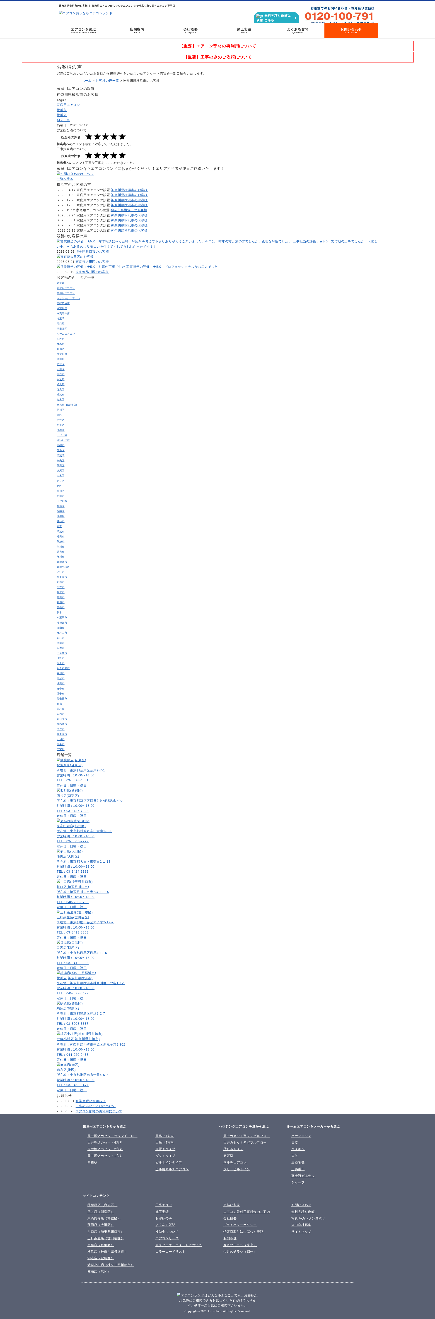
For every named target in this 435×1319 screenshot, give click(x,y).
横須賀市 (62, 622)
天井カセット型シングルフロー (246, 1136)
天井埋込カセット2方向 (105, 1149)
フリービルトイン (236, 1169)
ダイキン (298, 1149)
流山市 (61, 627)
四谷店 (61, 339)
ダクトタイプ (165, 1156)
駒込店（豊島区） (100, 1258)
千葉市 (61, 531)
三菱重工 (298, 1169)
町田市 (61, 536)
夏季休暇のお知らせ (91, 1101)
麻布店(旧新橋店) (67, 404)
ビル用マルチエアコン (172, 1169)
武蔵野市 (62, 561)
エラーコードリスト (170, 1251)
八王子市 (62, 617)
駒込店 (61, 379)
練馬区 (61, 470)
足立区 (61, 480)
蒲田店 (61, 359)
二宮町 (61, 749)
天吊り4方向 (164, 1142)
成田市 (61, 683)
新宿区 (61, 348)
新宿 (59, 703)
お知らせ (230, 1238)
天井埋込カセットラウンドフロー (112, 1136)
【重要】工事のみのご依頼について (218, 57)
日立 (294, 1142)
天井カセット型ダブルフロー (245, 1142)
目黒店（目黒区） (100, 1245)
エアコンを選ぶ (83, 30)
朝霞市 (61, 582)
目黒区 (61, 389)
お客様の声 (163, 1218)
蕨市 (59, 612)
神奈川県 (63, 120)
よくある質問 (298, 30)
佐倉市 (61, 663)
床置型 (228, 1156)
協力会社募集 (301, 1225)
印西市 (61, 714)
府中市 (61, 688)
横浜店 (62, 115)
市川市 (61, 556)
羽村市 (61, 708)
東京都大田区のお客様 (92, 261)
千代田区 (62, 435)
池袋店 (61, 516)
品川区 (61, 409)
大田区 (61, 369)
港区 (59, 415)
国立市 (61, 587)
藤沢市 (61, 592)
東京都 (61, 283)
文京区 (61, 425)
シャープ (298, 1182)
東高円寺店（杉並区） (104, 1218)
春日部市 (62, 719)
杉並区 (61, 364)
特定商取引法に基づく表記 (243, 1231)
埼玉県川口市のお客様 (92, 251)
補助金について (167, 1231)
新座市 (61, 602)
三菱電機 (298, 1162)
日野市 (61, 658)
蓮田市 (61, 643)
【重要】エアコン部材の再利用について (217, 46)
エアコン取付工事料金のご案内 (246, 1212)
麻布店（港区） (99, 1271)
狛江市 (61, 572)
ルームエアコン (66, 333)
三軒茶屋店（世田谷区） (105, 1238)
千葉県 (61, 455)
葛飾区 (61, 506)
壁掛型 (92, 1162)
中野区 (61, 420)
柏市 (59, 526)
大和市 (61, 739)
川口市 (61, 374)
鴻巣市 (61, 744)
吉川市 (61, 673)
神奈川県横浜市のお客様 (129, 190)
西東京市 (62, 577)
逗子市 (61, 693)
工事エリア (163, 1205)
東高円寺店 (63, 313)
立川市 (61, 546)
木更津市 (62, 734)
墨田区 (61, 465)
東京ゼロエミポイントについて (178, 1245)
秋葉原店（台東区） (102, 1205)
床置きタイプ (165, 1149)
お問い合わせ (351, 30)
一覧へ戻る (65, 179)
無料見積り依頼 (303, 1212)
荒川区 (61, 490)
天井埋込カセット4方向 (105, 1142)
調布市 (61, 551)
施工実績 (244, 30)
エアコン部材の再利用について (99, 1111)
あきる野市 (63, 668)
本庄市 (61, 638)
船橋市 (61, 607)
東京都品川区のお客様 (92, 272)
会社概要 (191, 30)
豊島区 (61, 450)
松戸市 (61, 729)
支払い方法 (231, 1205)
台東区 (61, 399)
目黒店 (61, 343)
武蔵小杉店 (63, 566)
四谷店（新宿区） (100, 1212)
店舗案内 (137, 30)
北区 (59, 485)
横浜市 (62, 110)
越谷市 (61, 521)
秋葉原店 (62, 308)
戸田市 (61, 496)
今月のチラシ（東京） (240, 1245)
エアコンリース (167, 1238)
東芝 (294, 1156)
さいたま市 (63, 440)
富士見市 (62, 698)
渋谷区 (61, 430)
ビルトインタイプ (168, 1162)
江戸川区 (62, 501)
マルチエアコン (235, 1162)
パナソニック (301, 1136)
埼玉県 (61, 318)
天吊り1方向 (164, 1136)
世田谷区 (62, 328)
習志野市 (62, 724)
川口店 (61, 323)
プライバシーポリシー (240, 1225)
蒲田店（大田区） (100, 1225)
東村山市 (62, 632)
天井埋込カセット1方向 (105, 1156)
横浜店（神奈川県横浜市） (107, 1251)
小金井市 (62, 653)
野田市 (61, 597)
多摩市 (61, 647)
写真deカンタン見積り (308, 1218)
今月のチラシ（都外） (240, 1251)
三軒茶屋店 (63, 303)
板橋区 (61, 511)
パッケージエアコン (68, 298)
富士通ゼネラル (303, 1176)
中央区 (61, 460)
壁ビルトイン (233, 1149)
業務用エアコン (66, 293)
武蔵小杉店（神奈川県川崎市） (110, 1265)
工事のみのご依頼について (96, 1106)
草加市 (61, 541)
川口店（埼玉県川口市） (105, 1231)
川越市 (61, 678)
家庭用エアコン (68, 105)
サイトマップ (301, 1231)
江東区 (61, 475)
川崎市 (61, 445)
